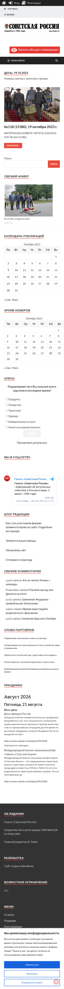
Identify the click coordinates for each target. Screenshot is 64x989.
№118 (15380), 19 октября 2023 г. (31, 127)
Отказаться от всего (32, 982)
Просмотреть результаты (32, 442)
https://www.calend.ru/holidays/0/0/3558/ (25, 741)
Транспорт (14, 410)
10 (16, 270)
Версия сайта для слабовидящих (37, 49)
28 (47, 283)
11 (24, 270)
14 (50, 341)
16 (8, 276)
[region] (32, 958)
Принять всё (32, 964)
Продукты (14, 399)
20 (39, 276)
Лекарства (14, 404)
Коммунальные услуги (21, 421)
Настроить (32, 973)
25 (24, 283)
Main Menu (18, 60)
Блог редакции (13, 926)
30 (8, 290)
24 (16, 283)
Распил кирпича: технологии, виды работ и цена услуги (29, 662)
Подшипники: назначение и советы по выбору (25, 638)
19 (32, 276)
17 (16, 276)
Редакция (10, 920)
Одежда (13, 416)
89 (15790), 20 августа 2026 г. (17, 219)
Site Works (27, 866)
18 (24, 276)
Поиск (7, 158)
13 (39, 270)
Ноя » (15, 299)
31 (16, 290)
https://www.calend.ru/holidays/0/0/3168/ (25, 781)
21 (50, 347)
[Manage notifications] (56, 981)
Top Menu (12, 9)
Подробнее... (12, 145)
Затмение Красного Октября (39, 618)
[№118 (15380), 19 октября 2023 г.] (32, 105)
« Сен (7, 299)
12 (33, 341)
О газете (9, 914)
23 (8, 283)
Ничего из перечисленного (24, 427)
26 (33, 353)
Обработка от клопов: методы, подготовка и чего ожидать (30, 655)
